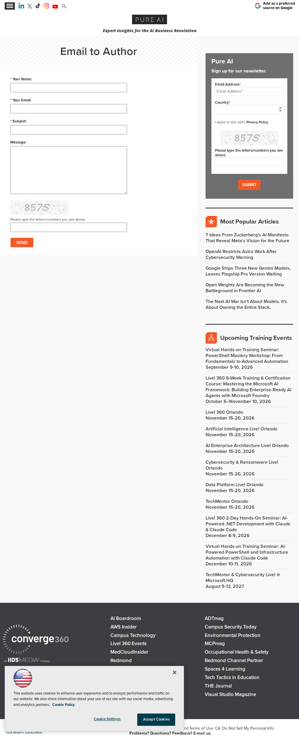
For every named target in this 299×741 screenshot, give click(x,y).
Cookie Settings (107, 719)
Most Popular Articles (249, 221)
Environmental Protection (232, 635)
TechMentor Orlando (227, 501)
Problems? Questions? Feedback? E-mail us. (170, 733)
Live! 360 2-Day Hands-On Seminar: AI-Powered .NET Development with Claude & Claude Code (248, 524)
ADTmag (214, 618)
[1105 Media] (27, 660)
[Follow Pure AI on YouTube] (55, 7)
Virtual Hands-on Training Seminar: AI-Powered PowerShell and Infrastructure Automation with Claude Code (247, 552)
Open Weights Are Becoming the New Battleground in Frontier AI (245, 288)
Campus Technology (133, 635)
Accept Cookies (156, 719)
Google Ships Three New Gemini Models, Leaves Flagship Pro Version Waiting (248, 271)
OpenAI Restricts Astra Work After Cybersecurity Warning (241, 254)
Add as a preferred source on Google (279, 5)
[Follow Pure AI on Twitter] (29, 7)
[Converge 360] (36, 640)
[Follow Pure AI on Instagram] (46, 7)
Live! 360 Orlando (224, 412)
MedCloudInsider (129, 652)
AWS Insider (123, 627)
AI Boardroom (125, 618)
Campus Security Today (231, 627)
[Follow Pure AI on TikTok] (38, 7)
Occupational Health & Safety (237, 652)
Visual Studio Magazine (230, 694)
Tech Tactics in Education (232, 677)
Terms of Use (201, 728)
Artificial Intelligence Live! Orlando (241, 429)
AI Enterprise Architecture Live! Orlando (247, 446)
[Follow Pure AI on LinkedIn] (21, 7)
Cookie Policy (63, 704)
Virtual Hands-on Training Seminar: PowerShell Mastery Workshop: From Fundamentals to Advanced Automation (247, 355)
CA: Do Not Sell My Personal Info (244, 728)
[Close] (174, 672)
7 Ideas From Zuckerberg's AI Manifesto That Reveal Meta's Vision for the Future (247, 238)
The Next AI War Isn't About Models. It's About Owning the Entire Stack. (246, 304)
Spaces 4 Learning (225, 669)
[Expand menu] (10, 6)
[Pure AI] (149, 20)
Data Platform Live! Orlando (234, 485)
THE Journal (218, 686)
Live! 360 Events (128, 643)
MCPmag (215, 643)
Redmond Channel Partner (234, 660)
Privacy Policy (257, 122)
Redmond (121, 660)
